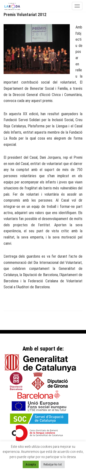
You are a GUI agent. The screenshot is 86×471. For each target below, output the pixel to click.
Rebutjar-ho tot (52, 464)
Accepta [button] (31, 464)
